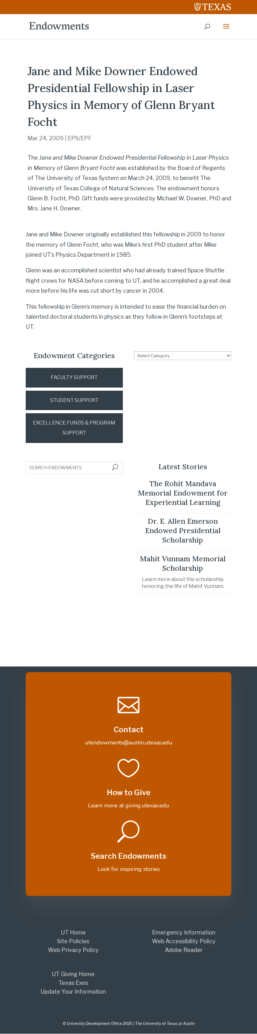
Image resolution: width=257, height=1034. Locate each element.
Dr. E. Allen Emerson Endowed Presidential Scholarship (183, 530)
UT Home (73, 932)
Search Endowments (128, 856)
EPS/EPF (80, 138)
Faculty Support (74, 377)
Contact (129, 729)
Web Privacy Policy (73, 950)
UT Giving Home (73, 974)
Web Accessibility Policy (184, 941)
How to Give (128, 792)
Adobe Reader (184, 950)
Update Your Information (73, 991)
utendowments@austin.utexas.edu (128, 742)
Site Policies (73, 941)
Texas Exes (73, 983)
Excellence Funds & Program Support (74, 428)
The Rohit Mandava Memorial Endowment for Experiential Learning (183, 493)
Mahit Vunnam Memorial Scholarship (183, 563)
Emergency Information (183, 932)
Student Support (74, 400)
